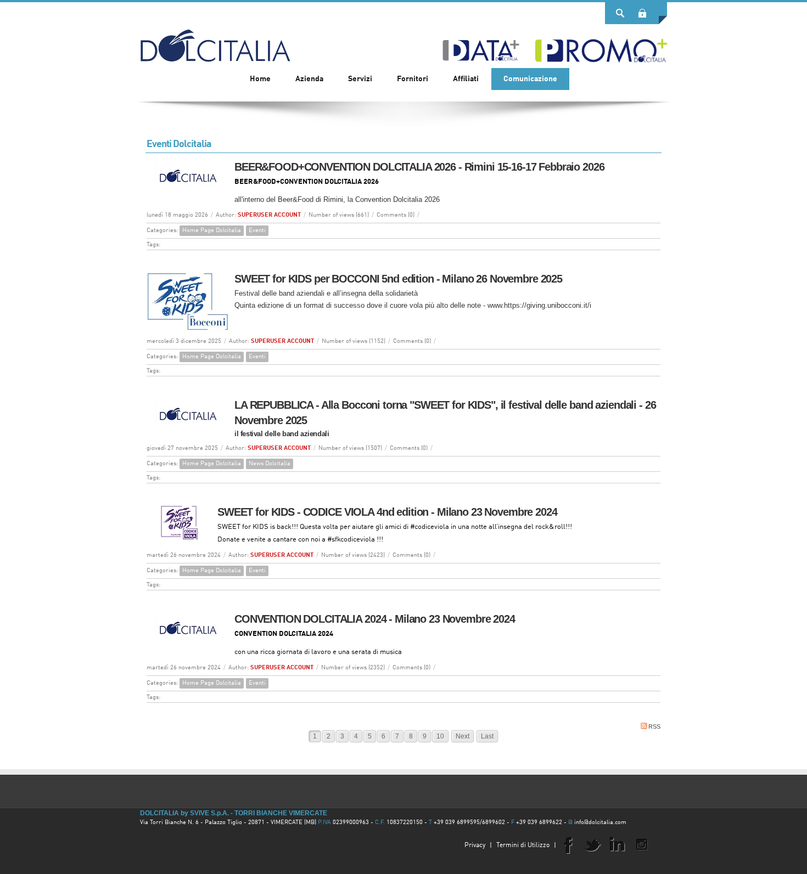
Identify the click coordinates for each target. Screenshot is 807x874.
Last (487, 736)
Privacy (474, 845)
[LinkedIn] (617, 844)
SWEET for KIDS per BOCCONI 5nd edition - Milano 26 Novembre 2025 (398, 279)
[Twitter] (592, 844)
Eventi (257, 231)
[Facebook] (568, 844)
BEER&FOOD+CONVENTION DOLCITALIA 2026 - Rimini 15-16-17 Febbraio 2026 (419, 167)
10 (440, 736)
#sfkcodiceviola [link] (351, 539)
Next (462, 736)
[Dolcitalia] (215, 40)
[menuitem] (309, 79)
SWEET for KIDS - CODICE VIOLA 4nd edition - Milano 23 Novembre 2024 (387, 512)
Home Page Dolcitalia (211, 231)
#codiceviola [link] (429, 527)
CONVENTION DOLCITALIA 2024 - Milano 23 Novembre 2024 (374, 619)
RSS (654, 726)
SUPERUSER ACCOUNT (269, 215)
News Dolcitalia (269, 464)
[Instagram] (642, 844)
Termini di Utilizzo (523, 845)
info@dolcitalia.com (600, 823)
